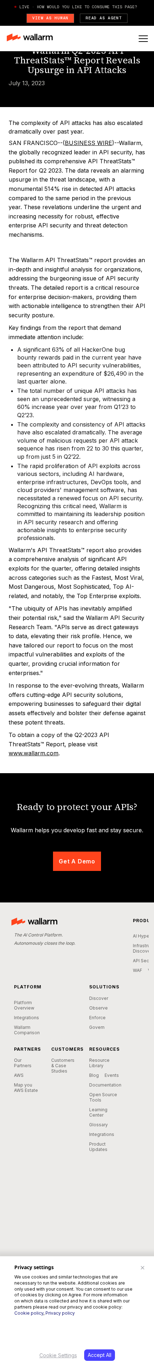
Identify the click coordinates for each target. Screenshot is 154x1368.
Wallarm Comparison (27, 1030)
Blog (94, 1075)
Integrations (26, 1017)
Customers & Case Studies (62, 1066)
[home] (33, 38)
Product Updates (98, 1146)
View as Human (50, 17)
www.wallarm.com (33, 753)
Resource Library (99, 1063)
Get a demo (77, 861)
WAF (137, 970)
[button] (143, 38)
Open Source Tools (103, 1097)
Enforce (97, 1017)
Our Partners (23, 1063)
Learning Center (98, 1112)
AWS (19, 1075)
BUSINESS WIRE (88, 142)
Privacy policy (60, 1313)
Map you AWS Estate (26, 1087)
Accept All (99, 1355)
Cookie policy (28, 1313)
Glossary (98, 1124)
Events (112, 1075)
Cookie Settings (58, 1355)
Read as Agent (104, 17)
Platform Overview (24, 1005)
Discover (98, 998)
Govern (97, 1027)
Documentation (105, 1085)
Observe (98, 1008)
